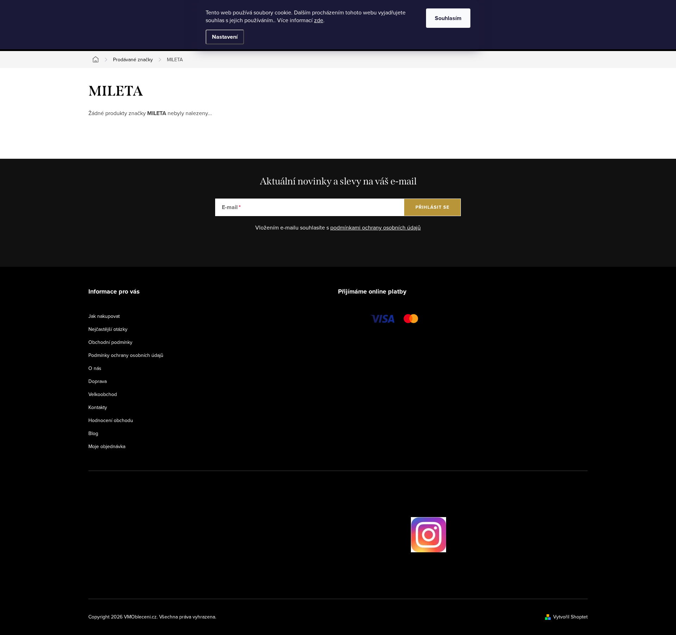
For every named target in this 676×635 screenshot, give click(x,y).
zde (318, 20)
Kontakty (97, 407)
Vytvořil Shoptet (570, 616)
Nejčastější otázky (107, 329)
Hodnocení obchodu (110, 420)
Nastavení (225, 37)
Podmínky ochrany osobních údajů (125, 355)
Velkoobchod (102, 394)
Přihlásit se (432, 207)
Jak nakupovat (104, 316)
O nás (94, 368)
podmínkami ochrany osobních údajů (375, 227)
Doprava (97, 381)
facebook (391, 535)
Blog (93, 433)
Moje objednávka (106, 446)
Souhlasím (448, 18)
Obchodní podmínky (110, 342)
